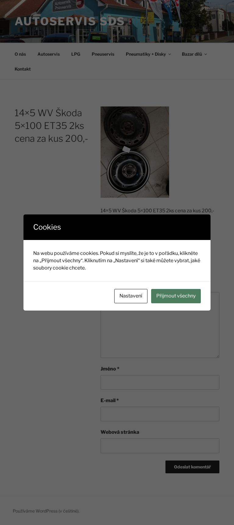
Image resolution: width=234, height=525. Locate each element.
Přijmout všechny (176, 296)
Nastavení (130, 296)
